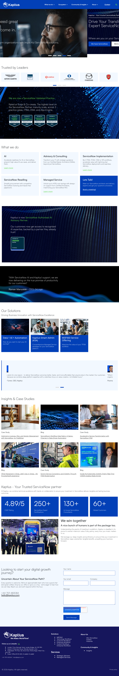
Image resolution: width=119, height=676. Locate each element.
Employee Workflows (63, 642)
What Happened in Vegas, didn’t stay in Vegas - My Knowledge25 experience (19, 475)
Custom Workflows (63, 644)
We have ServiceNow (12, 44)
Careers (88, 639)
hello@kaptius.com (10, 595)
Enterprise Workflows (64, 646)
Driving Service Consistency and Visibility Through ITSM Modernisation (58, 475)
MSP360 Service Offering (70, 339)
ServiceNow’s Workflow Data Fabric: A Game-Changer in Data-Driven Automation (57, 437)
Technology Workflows (64, 639)
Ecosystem (62, 4)
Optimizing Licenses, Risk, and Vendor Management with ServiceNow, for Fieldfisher (20, 437)
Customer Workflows (63, 641)
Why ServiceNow (91, 638)
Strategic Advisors (63, 656)
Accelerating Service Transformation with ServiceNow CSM (94, 437)
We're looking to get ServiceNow (40, 44)
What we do (49, 4)
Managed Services (63, 657)
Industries (89, 641)
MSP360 (60, 637)
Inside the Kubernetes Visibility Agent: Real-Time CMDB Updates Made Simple (97, 475)
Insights (89, 651)
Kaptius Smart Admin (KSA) (43, 339)
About (94, 4)
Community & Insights (78, 4)
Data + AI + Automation (15, 337)
